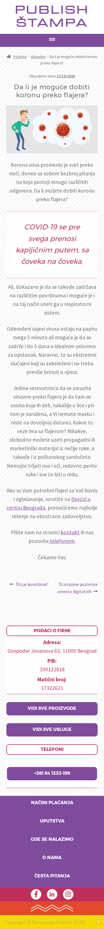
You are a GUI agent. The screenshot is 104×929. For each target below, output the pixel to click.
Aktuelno (38, 56)
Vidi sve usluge (52, 729)
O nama (52, 857)
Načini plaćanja (52, 803)
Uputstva (52, 821)
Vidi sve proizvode (52, 708)
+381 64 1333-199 (52, 773)
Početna (20, 56)
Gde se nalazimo (52, 839)
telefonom (62, 541)
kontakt (70, 532)
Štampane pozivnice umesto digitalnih (77, 587)
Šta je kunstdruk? (32, 584)
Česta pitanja (52, 876)
